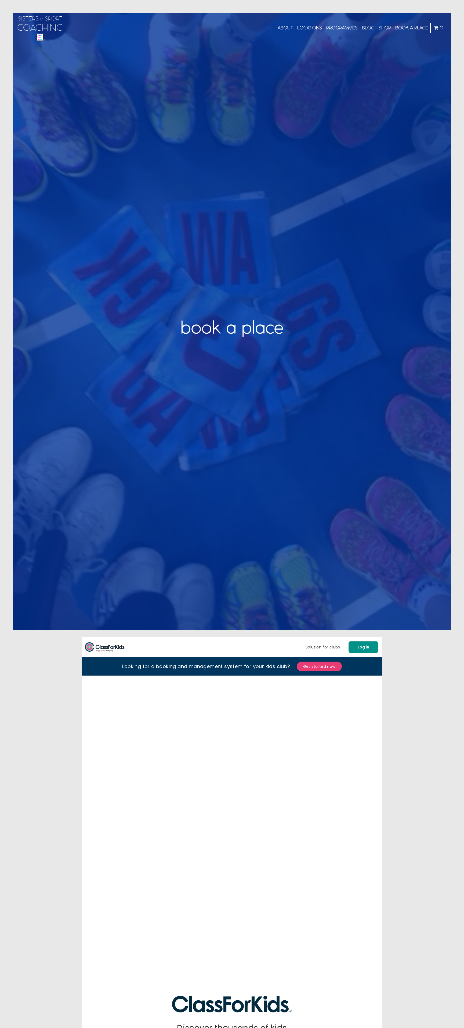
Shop (385, 28)
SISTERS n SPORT (40, 24)
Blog (368, 28)
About (285, 28)
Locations (309, 28)
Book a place (411, 28)
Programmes (342, 28)
